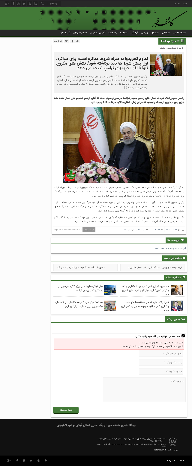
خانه (185, 3)
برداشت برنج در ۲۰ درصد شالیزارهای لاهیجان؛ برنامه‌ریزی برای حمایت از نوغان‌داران (79, 304)
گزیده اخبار (65, 33)
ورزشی (144, 33)
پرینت (128, 230)
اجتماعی (166, 33)
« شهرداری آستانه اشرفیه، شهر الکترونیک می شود (80, 267)
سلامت (124, 33)
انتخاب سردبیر (80, 33)
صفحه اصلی (179, 33)
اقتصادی (155, 33)
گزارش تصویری (97, 33)
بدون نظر (141, 230)
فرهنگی (134, 33)
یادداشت (112, 33)
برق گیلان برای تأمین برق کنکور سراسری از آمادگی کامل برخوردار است (80, 288)
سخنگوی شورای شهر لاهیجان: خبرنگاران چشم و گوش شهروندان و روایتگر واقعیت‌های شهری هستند (145, 290)
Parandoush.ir (160, 450)
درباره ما (178, 3)
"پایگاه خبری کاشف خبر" (138, 438)
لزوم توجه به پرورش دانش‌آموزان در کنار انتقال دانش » (155, 267)
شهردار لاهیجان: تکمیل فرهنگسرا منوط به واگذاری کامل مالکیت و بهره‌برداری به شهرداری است (145, 306)
